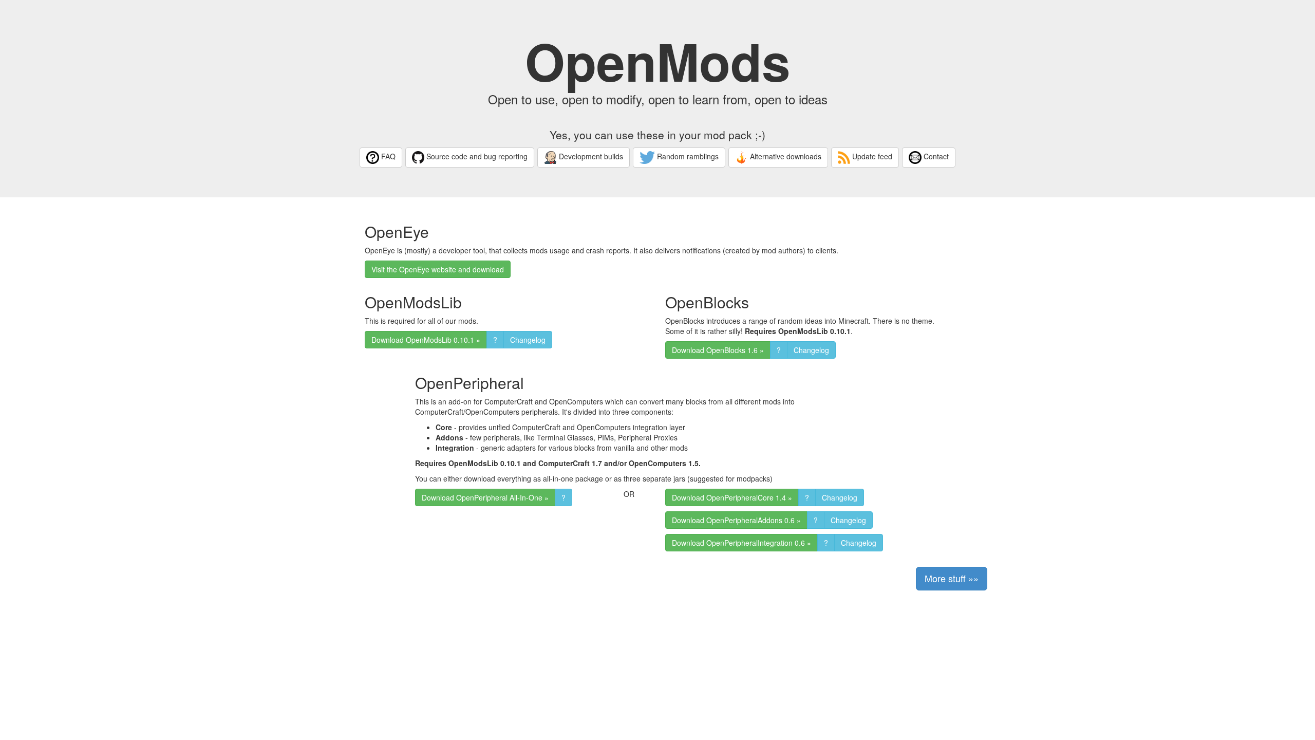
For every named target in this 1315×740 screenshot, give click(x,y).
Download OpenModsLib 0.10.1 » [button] (425, 340)
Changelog (528, 340)
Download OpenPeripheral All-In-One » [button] (485, 497)
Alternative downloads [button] (784, 156)
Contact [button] (935, 156)
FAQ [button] (387, 156)
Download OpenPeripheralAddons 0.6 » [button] (736, 520)
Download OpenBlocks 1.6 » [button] (718, 350)
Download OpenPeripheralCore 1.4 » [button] (732, 497)
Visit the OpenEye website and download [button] (437, 269)
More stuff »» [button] (952, 578)
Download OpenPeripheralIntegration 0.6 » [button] (741, 543)
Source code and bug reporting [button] (476, 156)
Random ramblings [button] (687, 156)
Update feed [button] (871, 156)
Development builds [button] (590, 156)
